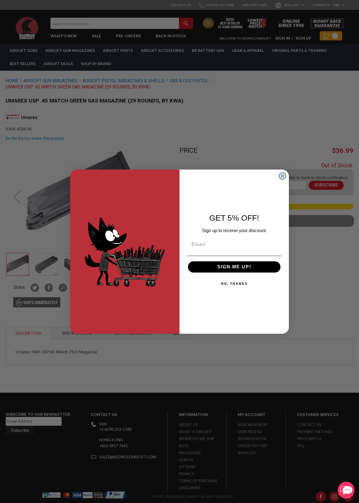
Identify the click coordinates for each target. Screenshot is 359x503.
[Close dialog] (282, 176)
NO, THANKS (234, 284)
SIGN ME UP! (234, 266)
